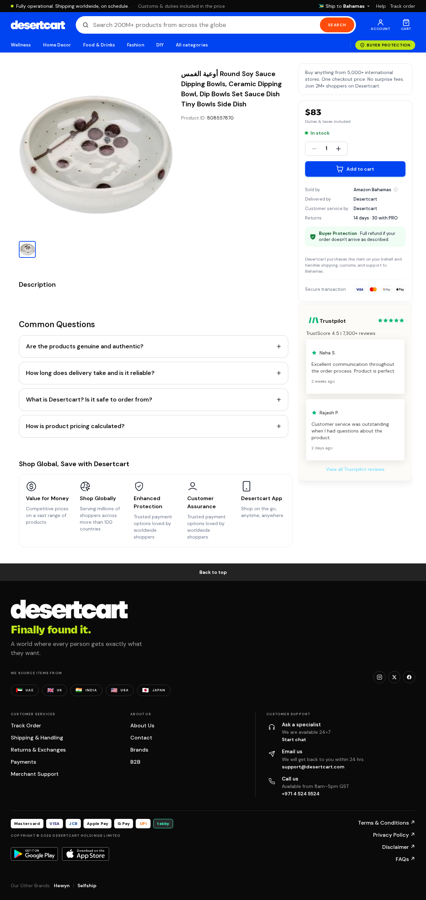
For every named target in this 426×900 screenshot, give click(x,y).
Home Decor (57, 45)
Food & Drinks (99, 45)
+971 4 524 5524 (301, 794)
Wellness (21, 45)
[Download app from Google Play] (34, 854)
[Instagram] (379, 677)
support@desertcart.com (313, 767)
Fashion (135, 45)
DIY (160, 45)
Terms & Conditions (386, 822)
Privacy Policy (394, 834)
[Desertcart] (38, 25)
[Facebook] (409, 677)
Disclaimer (398, 847)
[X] (394, 677)
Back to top (213, 572)
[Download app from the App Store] (85, 854)
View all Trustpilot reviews (355, 469)
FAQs (405, 859)
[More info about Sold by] (396, 189)
